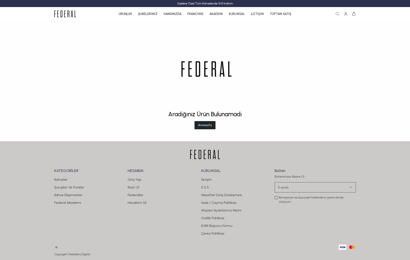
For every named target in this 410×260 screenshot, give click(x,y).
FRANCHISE (195, 14)
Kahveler (61, 180)
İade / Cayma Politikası (218, 203)
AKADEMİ (216, 14)
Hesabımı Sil (137, 203)
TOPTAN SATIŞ (280, 14)
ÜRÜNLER (125, 14)
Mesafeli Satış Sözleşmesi (221, 195)
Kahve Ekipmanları (68, 195)
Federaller (136, 195)
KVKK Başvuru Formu (216, 226)
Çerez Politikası (212, 233)
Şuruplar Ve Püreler (69, 187)
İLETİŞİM (257, 14)
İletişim (206, 180)
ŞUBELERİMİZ (148, 14)
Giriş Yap (134, 180)
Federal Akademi (67, 203)
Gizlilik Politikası (212, 218)
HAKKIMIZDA (173, 14)
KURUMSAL (237, 14)
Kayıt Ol (133, 187)
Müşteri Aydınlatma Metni (221, 210)
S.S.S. (205, 187)
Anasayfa (205, 125)
